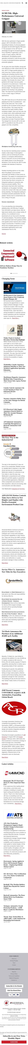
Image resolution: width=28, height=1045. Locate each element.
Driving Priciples (14, 960)
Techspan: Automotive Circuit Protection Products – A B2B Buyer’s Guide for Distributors (13, 907)
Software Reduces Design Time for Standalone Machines (11, 267)
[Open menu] (26, 3)
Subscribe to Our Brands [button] (14, 986)
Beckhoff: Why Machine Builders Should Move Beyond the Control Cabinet (14, 886)
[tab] (12, 273)
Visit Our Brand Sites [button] (14, 990)
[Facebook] (17, 994)
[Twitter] (10, 994)
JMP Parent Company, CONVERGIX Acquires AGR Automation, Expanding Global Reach (13, 693)
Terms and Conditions (14, 976)
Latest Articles (7, 763)
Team (14, 962)
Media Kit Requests (14, 978)
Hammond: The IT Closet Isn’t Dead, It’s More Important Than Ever (14, 782)
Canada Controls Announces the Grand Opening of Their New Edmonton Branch (14, 389)
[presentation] (14, 255)
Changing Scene (8, 278)
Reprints (14, 971)
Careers (14, 965)
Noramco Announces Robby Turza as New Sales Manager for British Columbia (14, 400)
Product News (5, 10)
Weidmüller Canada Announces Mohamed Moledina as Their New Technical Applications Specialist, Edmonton (14, 367)
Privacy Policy (14, 973)
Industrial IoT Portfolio (18, 489)
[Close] (27, 1035)
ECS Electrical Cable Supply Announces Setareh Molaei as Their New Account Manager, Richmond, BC (13, 412)
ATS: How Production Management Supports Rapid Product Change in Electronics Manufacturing (13, 826)
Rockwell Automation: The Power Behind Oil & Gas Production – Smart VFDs (14, 897)
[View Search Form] (22, 3)
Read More (5, 563)
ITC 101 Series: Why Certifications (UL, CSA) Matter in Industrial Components (15, 875)
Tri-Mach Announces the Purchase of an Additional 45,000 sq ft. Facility (12, 633)
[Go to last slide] (2, 259)
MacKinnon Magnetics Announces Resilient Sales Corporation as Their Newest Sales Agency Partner (15, 379)
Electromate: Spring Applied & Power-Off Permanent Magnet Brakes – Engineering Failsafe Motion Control (14, 864)
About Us (14, 958)
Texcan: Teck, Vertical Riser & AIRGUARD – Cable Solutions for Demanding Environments (14, 918)
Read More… (15, 318)
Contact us (14, 980)
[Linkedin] (14, 994)
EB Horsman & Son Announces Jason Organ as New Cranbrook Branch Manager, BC (14, 297)
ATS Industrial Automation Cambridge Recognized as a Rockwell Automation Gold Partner (12, 424)
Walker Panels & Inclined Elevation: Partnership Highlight (14, 339)
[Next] (25, 259)
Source (4, 233)
